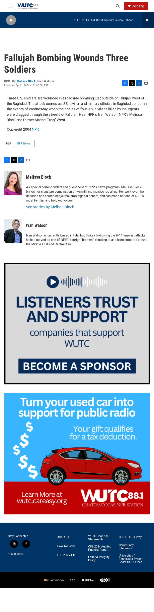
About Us (63, 537)
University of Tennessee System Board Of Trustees (131, 559)
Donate (138, 6)
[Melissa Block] (13, 183)
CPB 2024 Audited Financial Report (99, 548)
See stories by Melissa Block (50, 206)
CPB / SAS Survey (130, 537)
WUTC (20, 553)
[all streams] (148, 20)
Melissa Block (26, 81)
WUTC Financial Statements (98, 538)
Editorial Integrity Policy (98, 559)
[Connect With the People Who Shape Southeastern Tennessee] (77, 323)
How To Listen (66, 546)
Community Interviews (126, 547)
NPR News (23, 143)
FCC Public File (66, 555)
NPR (35, 129)
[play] (11, 20)
